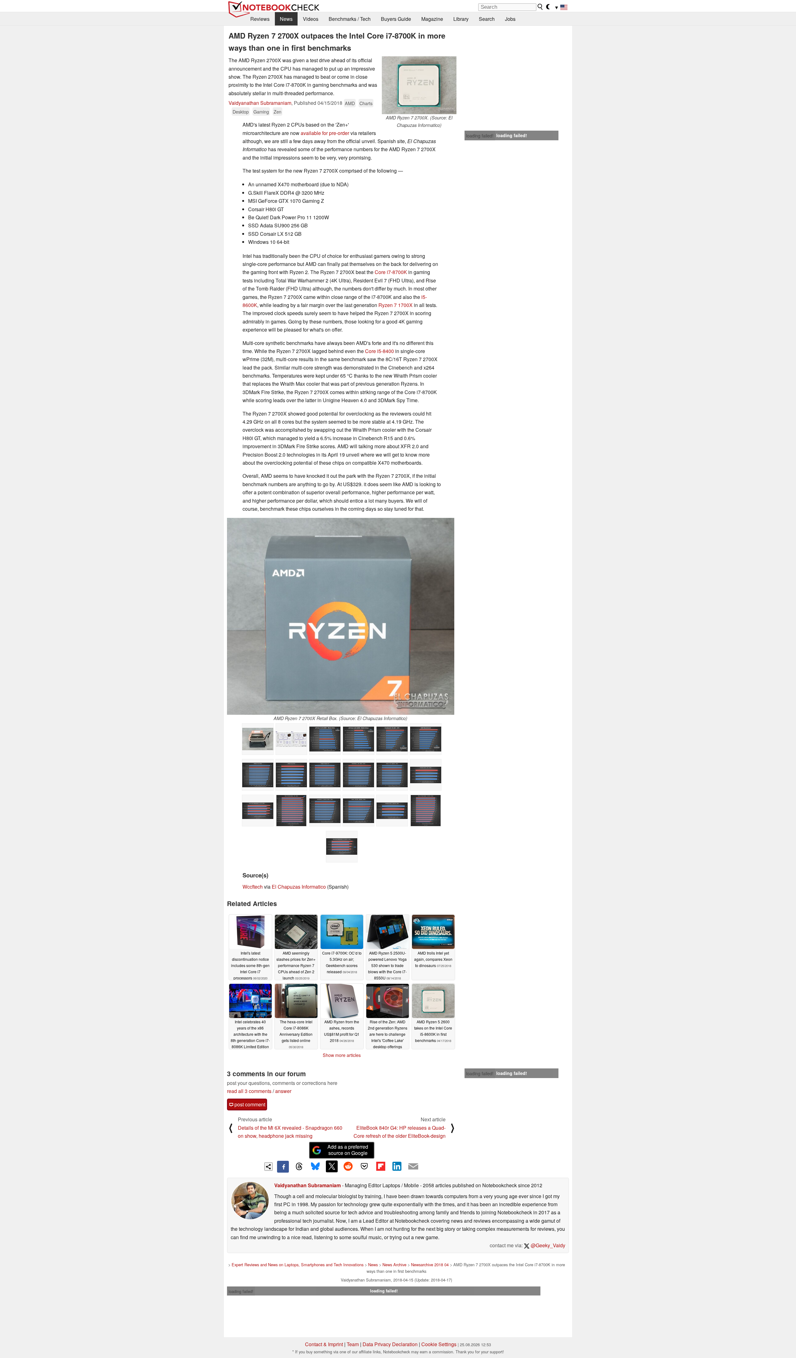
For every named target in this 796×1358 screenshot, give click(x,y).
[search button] (540, 7)
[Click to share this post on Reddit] (348, 1166)
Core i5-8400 (379, 351)
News (286, 18)
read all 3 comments (249, 1091)
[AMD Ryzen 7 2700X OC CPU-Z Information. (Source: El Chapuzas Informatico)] (291, 739)
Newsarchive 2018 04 (430, 1264)
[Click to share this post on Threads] (299, 1167)
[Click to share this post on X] (332, 1166)
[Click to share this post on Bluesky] (315, 1167)
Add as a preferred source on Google (347, 1150)
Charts (366, 103)
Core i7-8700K (391, 272)
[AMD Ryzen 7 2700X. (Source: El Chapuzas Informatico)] (419, 85)
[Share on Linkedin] (397, 1166)
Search (487, 18)
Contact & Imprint (324, 1344)
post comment (249, 1104)
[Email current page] (413, 1167)
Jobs (510, 18)
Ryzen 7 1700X (395, 305)
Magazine (432, 18)
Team (353, 1344)
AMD (350, 103)
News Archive (394, 1264)
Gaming (261, 111)
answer (283, 1091)
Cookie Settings (438, 1344)
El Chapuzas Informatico (299, 886)
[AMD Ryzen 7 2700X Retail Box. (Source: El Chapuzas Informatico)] (340, 616)
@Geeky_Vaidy (547, 1245)
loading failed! (479, 136)
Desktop (241, 111)
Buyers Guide (396, 18)
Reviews (260, 18)
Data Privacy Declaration (390, 1344)
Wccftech (253, 886)
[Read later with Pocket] (364, 1166)
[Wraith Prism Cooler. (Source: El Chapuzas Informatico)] (257, 739)
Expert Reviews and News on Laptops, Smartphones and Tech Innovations (297, 1264)
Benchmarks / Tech (350, 18)
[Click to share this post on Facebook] (283, 1167)
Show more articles (342, 1055)
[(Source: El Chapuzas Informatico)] (324, 739)
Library (461, 18)
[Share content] (268, 1166)
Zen (277, 111)
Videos (310, 18)
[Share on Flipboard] (380, 1166)
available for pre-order (325, 133)
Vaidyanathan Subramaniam (260, 102)
